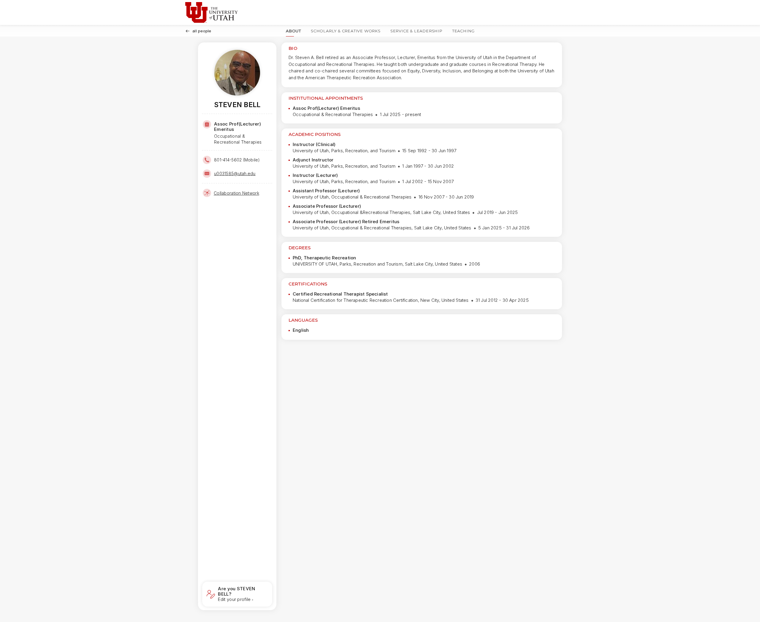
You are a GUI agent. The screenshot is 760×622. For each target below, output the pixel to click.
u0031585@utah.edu (235, 173)
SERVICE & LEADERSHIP (416, 30)
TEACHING (463, 30)
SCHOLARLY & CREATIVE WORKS (346, 30)
